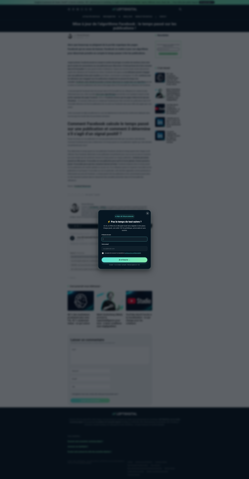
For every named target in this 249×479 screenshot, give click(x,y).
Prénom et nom (106, 235)
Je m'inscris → (124, 260)
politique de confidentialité (132, 253)
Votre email (105, 244)
